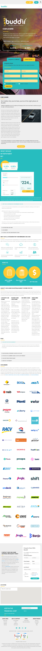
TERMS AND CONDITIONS (32, 83)
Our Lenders (5, 230)
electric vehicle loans (9, 374)
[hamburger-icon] (39, 7)
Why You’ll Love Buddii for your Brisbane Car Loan (13, 204)
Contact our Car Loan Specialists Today (11, 232)
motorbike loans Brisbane (24, 374)
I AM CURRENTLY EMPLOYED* (11, 83)
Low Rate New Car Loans (8, 227)
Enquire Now (8, 86)
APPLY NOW (28, 191)
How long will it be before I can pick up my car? (12, 353)
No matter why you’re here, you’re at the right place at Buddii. (19, 102)
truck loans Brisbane (35, 374)
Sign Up (25, 610)
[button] (40, 2)
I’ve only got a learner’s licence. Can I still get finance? (14, 355)
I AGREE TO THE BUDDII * (28, 83)
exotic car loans (16, 374)
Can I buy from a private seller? (9, 358)
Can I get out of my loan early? (9, 342)
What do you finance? (7, 360)
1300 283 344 (7, 566)
